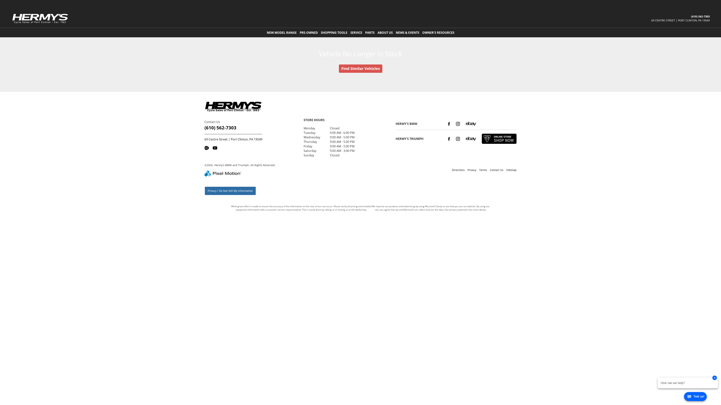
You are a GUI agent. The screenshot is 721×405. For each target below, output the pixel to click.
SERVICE (356, 33)
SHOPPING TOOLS (334, 33)
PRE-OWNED (309, 33)
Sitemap (511, 170)
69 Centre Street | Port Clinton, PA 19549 (233, 139)
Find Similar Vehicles (360, 68)
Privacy (472, 170)
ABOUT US (385, 33)
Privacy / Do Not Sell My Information (230, 191)
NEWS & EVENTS (407, 33)
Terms (483, 170)
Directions (458, 170)
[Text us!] (695, 397)
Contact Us (496, 170)
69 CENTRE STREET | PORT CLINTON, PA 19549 (680, 20)
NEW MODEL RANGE (282, 33)
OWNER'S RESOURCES (438, 33)
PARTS (370, 33)
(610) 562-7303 (220, 127)
